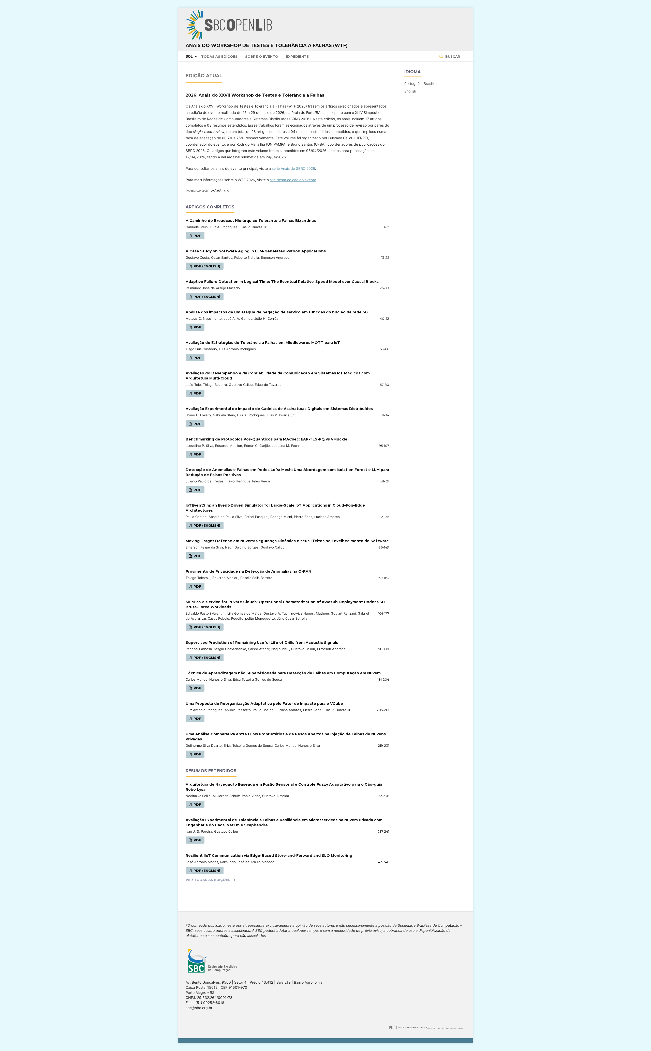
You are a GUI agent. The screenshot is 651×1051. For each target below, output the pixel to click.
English (410, 91)
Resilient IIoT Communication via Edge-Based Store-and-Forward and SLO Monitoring (269, 855)
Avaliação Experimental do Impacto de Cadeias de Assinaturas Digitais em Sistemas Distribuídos (279, 408)
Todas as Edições (219, 56)
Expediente (297, 56)
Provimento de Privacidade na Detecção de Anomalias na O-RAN (248, 571)
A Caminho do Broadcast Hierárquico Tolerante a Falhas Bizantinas (251, 220)
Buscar (452, 56)
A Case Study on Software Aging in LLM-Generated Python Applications (256, 251)
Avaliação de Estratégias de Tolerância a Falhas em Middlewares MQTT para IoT (263, 342)
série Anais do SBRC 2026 (293, 168)
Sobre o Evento (261, 56)
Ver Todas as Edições (208, 880)
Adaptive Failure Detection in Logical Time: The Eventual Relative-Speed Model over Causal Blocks (282, 281)
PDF (197, 236)
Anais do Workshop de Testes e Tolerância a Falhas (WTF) (267, 45)
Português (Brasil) (419, 83)
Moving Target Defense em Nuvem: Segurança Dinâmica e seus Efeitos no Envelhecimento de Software (287, 541)
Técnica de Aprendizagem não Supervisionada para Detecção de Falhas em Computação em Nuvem (283, 673)
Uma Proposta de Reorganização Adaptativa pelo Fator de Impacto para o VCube (264, 703)
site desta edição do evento (293, 180)
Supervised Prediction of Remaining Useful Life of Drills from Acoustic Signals (262, 642)
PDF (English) (206, 266)
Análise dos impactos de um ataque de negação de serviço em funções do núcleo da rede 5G (277, 312)
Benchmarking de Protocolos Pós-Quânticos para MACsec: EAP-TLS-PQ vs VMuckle (266, 439)
